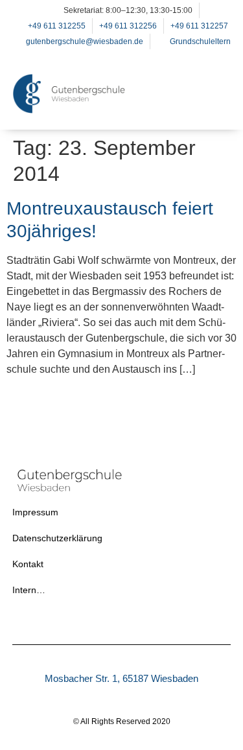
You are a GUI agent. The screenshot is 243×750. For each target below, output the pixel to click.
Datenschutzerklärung (57, 538)
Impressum (35, 512)
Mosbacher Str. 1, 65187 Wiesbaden (121, 678)
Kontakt (27, 564)
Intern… (28, 590)
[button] (214, 110)
